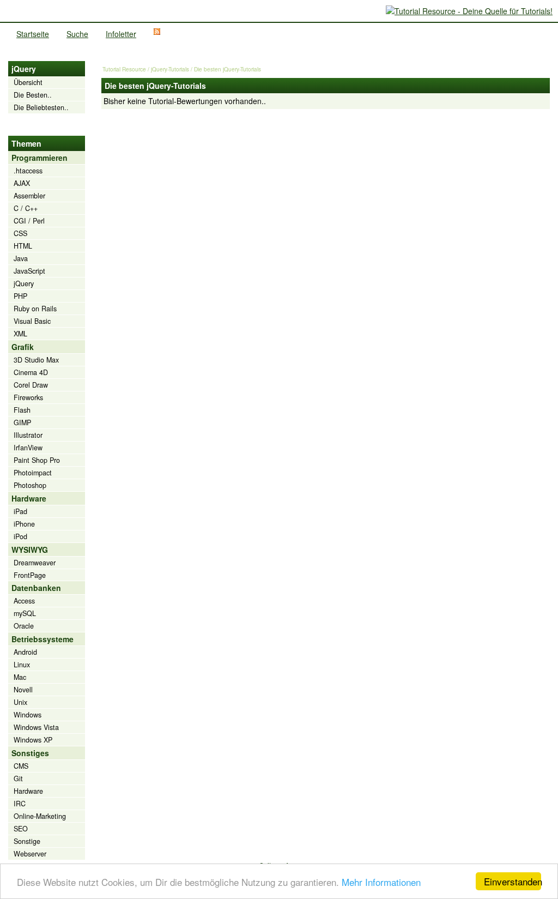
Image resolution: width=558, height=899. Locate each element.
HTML (23, 246)
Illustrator (28, 435)
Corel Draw (31, 385)
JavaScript (29, 271)
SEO (21, 829)
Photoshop (30, 485)
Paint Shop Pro (37, 460)
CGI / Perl (29, 221)
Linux (22, 664)
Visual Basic (32, 321)
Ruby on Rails (35, 308)
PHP (20, 296)
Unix (20, 702)
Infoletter (121, 33)
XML (20, 334)
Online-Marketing (40, 816)
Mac (20, 677)
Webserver (30, 854)
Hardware (28, 791)
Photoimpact (33, 473)
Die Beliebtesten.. (41, 107)
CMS (21, 766)
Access (24, 601)
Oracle (24, 626)
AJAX (22, 183)
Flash (22, 410)
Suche (77, 33)
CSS (20, 233)
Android (25, 652)
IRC (20, 804)
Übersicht (28, 82)
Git (18, 778)
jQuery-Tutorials (170, 69)
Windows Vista (36, 727)
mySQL (25, 613)
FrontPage (30, 575)
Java (21, 258)
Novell (23, 690)
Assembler (29, 196)
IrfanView (28, 447)
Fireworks (28, 397)
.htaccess (28, 171)
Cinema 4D (31, 372)
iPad (20, 511)
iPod (20, 536)
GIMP (22, 422)
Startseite (32, 33)
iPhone (24, 524)
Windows (27, 715)
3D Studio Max (36, 360)
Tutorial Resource (124, 69)
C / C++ (26, 208)
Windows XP (33, 740)
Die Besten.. (33, 95)
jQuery (24, 283)
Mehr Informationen (381, 882)
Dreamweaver (35, 563)
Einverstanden (512, 881)
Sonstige (27, 841)
